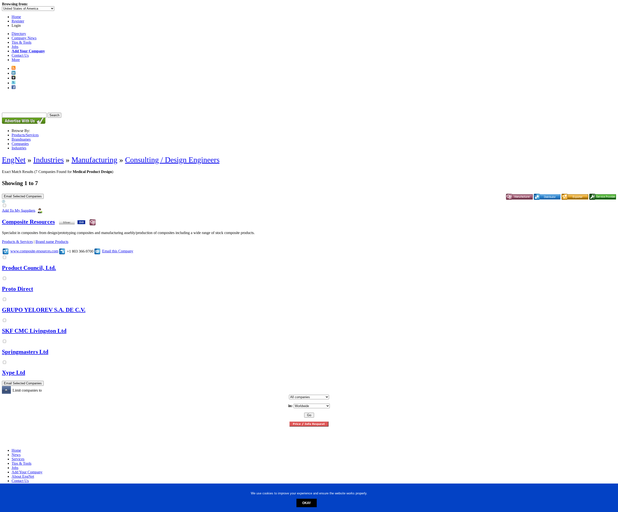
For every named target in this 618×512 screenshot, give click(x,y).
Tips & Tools (21, 42)
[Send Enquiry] (97, 251)
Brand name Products (51, 242)
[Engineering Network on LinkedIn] (13, 73)
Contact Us (20, 55)
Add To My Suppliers (18, 210)
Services (18, 459)
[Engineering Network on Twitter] (13, 83)
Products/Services (25, 135)
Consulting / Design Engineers (172, 159)
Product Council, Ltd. (29, 268)
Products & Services (17, 242)
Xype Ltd (13, 372)
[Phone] (62, 251)
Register (18, 21)
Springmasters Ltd (25, 352)
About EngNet (23, 476)
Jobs (15, 47)
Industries (19, 148)
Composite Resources (28, 222)
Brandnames (21, 139)
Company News (24, 38)
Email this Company (117, 251)
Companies (20, 144)
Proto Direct (17, 289)
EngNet (14, 159)
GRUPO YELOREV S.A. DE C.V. (43, 310)
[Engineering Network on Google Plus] (13, 78)
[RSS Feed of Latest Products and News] (13, 68)
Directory (19, 34)
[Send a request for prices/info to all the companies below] (309, 425)
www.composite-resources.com (34, 251)
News (16, 455)
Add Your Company (27, 472)
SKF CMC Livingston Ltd (34, 331)
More (16, 60)
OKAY (306, 503)
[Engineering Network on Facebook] (13, 88)
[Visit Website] (5, 251)
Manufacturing (94, 159)
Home (16, 17)
